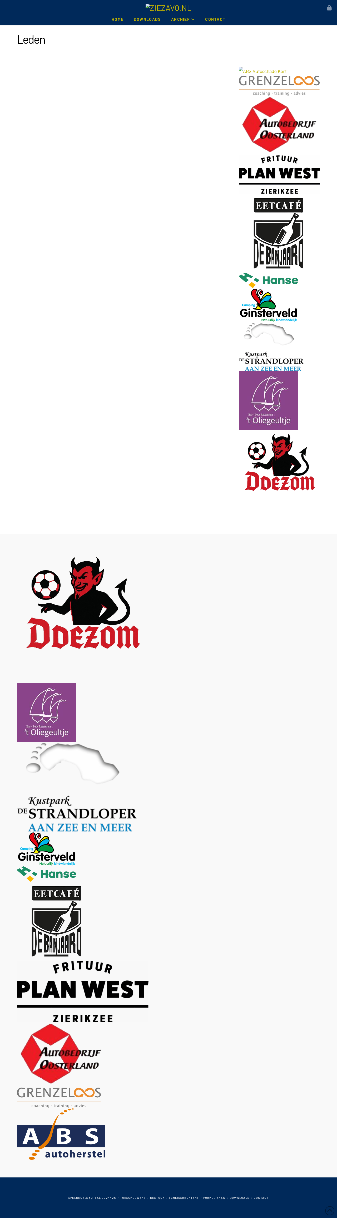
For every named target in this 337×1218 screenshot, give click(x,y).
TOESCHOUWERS (133, 1197)
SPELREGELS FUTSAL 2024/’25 (92, 1197)
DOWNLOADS (239, 1197)
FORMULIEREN (214, 1197)
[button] (329, 8)
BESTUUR (157, 1197)
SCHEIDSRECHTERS (184, 1197)
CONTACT (261, 1197)
